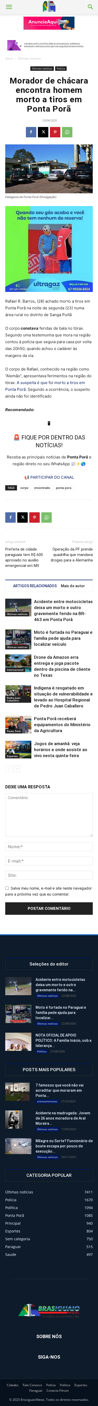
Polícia (61, 68)
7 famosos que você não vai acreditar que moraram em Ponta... (59, 1090)
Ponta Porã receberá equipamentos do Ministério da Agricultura (62, 724)
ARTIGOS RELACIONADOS (35, 586)
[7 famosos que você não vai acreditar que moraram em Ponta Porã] (17, 1092)
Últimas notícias (29, 58)
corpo (24, 488)
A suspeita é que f (33, 382)
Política (42, 1051)
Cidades (13, 1385)
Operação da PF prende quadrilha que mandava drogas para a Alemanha (72, 555)
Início (9, 58)
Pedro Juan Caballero (13, 699)
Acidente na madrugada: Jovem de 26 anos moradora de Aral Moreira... (63, 1118)
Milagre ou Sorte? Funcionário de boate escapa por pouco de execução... (64, 1146)
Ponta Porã (14, 731)
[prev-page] (8, 769)
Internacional (15, 670)
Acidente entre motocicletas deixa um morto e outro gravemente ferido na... (60, 984)
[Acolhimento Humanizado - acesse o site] (49, 23)
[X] (43, 132)
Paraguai (35, 1390)
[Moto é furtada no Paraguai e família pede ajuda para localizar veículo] (18, 639)
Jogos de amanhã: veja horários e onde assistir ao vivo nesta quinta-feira (60, 749)
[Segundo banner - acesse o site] (49, 45)
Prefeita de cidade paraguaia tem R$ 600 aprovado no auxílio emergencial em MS (24, 557)
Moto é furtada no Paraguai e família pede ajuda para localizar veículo (63, 638)
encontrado (42, 488)
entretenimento (47, 1101)
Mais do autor (73, 586)
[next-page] (17, 769)
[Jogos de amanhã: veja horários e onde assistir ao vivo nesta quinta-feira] (18, 750)
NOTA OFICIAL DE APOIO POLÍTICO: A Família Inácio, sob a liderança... (63, 1040)
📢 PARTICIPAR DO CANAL (49, 477)
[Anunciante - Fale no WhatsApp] (49, 249)
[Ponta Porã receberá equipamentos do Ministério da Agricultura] (18, 725)
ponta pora (63, 488)
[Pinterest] (55, 132)
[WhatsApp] (67, 132)
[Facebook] (31, 132)
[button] (9, 7)
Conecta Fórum (58, 1390)
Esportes (12, 756)
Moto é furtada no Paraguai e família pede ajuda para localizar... (61, 1012)
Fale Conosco (32, 1385)
